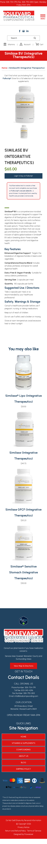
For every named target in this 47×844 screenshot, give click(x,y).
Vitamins (11, 44)
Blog (23, 762)
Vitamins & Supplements (23, 743)
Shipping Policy (23, 769)
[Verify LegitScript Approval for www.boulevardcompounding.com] (23, 618)
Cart (41, 44)
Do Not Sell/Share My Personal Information (23, 820)
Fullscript (7, 78)
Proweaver (28, 834)
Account (27, 44)
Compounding (23, 749)
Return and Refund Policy (15, 831)
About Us (23, 756)
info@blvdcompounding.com (26, 696)
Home (4, 68)
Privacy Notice (23, 827)
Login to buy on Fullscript (23, 176)
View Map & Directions (23, 666)
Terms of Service (34, 831)
